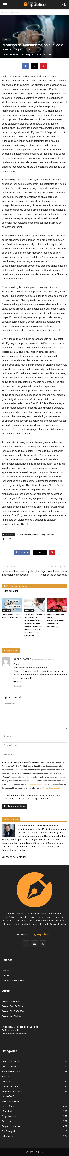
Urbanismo (8, 1136)
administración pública (27, 534)
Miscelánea (8, 1106)
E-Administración (11, 1071)
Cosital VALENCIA (11, 1016)
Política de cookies (11, 1030)
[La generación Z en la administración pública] (12, 605)
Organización (9, 1116)
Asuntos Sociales (11, 1061)
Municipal (7, 1111)
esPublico (7, 970)
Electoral (6, 1076)
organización (48, 534)
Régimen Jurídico (11, 1126)
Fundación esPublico (13, 980)
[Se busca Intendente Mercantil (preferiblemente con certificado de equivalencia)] (57, 605)
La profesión (8, 1096)
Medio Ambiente (11, 1101)
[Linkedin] (34, 943)
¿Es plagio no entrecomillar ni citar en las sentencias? (51, 573)
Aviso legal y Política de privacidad (20, 1026)
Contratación (9, 1066)
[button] (64, 4)
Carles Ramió (12, 54)
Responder (17, 686)
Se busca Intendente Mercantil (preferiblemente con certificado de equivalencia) (56, 620)
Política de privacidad (51, 788)
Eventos (6, 1081)
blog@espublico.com (42, 934)
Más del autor (11, 591)
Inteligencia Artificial (12, 1091)
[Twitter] (43, 943)
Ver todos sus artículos (14, 856)
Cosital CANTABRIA (12, 1006)
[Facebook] (26, 943)
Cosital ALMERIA (11, 1001)
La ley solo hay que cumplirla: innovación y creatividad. (18, 573)
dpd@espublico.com (38, 784)
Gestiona (6, 975)
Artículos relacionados (15, 586)
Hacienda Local (10, 1086)
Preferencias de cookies (14, 1033)
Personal (6, 40)
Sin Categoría (9, 1131)
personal (7, 538)
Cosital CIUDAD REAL (13, 1011)
